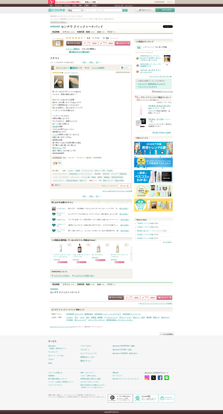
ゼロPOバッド (145, 66)
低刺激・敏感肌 (97, 317)
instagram (147, 377)
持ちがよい (58, 148)
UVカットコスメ (125, 317)
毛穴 (76, 317)
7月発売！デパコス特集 (145, 223)
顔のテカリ (165, 317)
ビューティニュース (88, 353)
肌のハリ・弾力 (100, 170)
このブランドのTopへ (62, 276)
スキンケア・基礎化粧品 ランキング (151, 84)
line (166, 377)
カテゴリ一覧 (118, 5)
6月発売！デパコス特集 (145, 238)
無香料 (100, 177)
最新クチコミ (85, 361)
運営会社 (116, 373)
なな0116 (60, 208)
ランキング (58, 5)
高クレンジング (80, 320)
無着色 (93, 177)
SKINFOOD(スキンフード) (149, 56)
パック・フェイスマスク (61, 177)
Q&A (80, 5)
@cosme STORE (123, 350)
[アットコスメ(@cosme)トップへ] (56, 11)
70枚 (59, 163)
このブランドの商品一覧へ (84, 276)
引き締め (110, 170)
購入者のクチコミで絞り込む (79, 52)
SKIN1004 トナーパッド (132, 314)
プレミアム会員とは (55, 373)
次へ (97, 62)
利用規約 (51, 376)
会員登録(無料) (159, 2)
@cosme (57, 347)
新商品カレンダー (87, 357)
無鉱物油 (107, 177)
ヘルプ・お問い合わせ (88, 376)
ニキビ (82, 317)
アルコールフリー (58, 180)
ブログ (74, 5)
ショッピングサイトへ (122, 43)
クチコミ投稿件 (98, 68)
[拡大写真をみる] (58, 81)
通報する (56, 185)
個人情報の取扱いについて (57, 379)
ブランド (67, 5)
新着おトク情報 (90, 2)
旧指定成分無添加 (72, 180)
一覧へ (91, 62)
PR (100, 180)
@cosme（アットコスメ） (93, 327)
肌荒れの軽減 (119, 180)
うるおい (71, 170)
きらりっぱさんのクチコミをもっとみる (116, 191)
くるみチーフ (61, 224)
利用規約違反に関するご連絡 (90, 379)
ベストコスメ (128, 5)
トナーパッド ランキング (147, 87)
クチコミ (69, 32)
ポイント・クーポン (56, 356)
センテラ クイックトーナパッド (82, 26)
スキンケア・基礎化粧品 (119, 174)
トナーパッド (114, 38)
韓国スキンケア (108, 180)
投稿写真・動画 (86, 32)
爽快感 (149, 317)
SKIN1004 (55, 27)
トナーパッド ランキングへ (159, 76)
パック (54, 134)
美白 (87, 317)
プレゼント (84, 350)
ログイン (170, 2)
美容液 (54, 126)
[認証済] (73, 68)
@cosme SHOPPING (124, 346)
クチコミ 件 (73, 49)
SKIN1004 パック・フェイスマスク (107, 314)
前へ (85, 62)
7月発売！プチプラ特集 (145, 227)
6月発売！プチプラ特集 (145, 234)
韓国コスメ (83, 180)
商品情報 (55, 32)
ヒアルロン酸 (85, 177)
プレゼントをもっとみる (161, 132)
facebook (160, 377)
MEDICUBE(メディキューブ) (150, 64)
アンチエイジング (87, 170)
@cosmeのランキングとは (163, 91)
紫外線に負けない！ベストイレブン (149, 231)
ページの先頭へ (156, 303)
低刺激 (78, 170)
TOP (51, 5)
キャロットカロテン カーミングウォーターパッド (150, 59)
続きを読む (124, 208)
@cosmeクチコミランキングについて (126, 379)
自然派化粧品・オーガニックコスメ (80, 174)
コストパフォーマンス (60, 174)
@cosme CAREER (125, 353)
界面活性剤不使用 (117, 177)
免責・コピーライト (87, 373)
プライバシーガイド (55, 385)
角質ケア (156, 317)
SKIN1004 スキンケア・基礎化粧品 (79, 314)
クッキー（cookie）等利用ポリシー (60, 382)
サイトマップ (117, 376)
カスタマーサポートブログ (89, 382)
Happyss (59, 219)
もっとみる (167, 242)
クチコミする (74, 43)
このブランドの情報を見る (59, 22)
